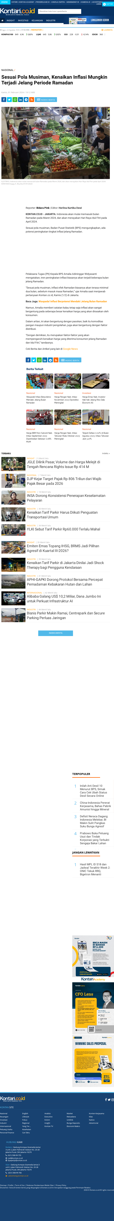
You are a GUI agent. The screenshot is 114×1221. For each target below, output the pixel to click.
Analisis (47, 1113)
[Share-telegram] (26, 99)
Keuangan (37, 20)
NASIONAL (7, 70)
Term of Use (20, 1185)
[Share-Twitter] (9, 99)
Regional (25, 1123)
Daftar (109, 4)
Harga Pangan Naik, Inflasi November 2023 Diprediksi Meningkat (66, 400)
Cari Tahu (26, 1132)
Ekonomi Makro (73, 1126)
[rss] (31, 99)
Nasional (6, 25)
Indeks (106, 453)
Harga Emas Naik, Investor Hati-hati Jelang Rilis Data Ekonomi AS (93, 400)
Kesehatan (26, 1129)
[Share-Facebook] (3, 99)
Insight (30, 458)
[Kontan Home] (2, 20)
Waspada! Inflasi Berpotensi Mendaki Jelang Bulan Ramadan (73, 301)
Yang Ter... (26, 1126)
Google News (70, 348)
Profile (10, 1185)
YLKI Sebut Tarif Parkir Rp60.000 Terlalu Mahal (63, 529)
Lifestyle (6, 30)
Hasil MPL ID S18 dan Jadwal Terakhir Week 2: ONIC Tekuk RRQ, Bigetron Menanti (95, 869)
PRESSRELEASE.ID (43, 2)
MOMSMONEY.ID (73, 2)
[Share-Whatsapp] (15, 99)
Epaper (4, 2)
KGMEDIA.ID (85, 2)
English (25, 1113)
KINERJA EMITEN (58, 2)
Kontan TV (48, 1126)
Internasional (23, 25)
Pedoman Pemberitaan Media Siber (40, 1185)
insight (11, 20)
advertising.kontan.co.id (17, 1176)
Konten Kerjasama (96, 1113)
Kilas (91, 1116)
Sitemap (3, 1185)
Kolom (47, 1120)
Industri (50, 20)
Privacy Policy (61, 1185)
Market (70, 1113)
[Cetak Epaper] (89, 23)
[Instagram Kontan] (112, 1099)
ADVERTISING (97, 2)
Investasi (23, 20)
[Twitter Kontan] (109, 1099)
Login (98, 4)
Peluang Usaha (6, 1129)
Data (17, 30)
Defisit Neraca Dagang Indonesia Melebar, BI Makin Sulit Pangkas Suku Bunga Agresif (94, 821)
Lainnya (108, 30)
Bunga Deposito (73, 1123)
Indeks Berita (55, 633)
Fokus (24, 1120)
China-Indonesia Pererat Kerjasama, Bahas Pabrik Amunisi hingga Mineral (95, 806)
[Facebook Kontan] (106, 1099)
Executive (48, 1116)
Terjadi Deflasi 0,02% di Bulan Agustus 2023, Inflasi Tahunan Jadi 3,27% (95, 436)
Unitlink (70, 1120)
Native (91, 1120)
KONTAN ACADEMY (26, 2)
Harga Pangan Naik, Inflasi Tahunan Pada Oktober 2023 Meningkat (67, 436)
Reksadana (71, 1116)
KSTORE (15, 2)
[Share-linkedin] (20, 99)
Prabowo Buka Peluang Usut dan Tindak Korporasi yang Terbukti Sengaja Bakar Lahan (94, 838)
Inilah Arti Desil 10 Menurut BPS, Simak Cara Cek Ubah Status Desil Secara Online (93, 790)
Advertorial (93, 1123)
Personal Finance (44, 25)
